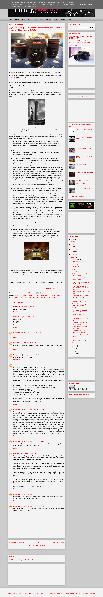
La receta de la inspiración (77, 196)
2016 (72, 249)
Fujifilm (42, 295)
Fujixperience (17, 332)
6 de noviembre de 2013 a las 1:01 (34, 494)
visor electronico (40, 297)
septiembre (75, 266)
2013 (72, 257)
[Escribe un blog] (37, 293)
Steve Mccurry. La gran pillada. (84, 172)
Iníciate (17, 19)
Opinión (23, 19)
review (20, 297)
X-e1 (47, 297)
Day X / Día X (76, 308)
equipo (30, 295)
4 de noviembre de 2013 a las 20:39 (30, 365)
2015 (72, 252)
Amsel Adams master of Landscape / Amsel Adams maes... (80, 287)
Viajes (70, 19)
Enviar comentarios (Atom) (40, 552)
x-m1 (50, 297)
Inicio (38, 542)
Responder (16, 311)
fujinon (47, 295)
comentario (24, 295)
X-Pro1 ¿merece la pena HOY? (85, 188)
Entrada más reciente (16, 542)
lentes (11, 297)
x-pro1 (54, 297)
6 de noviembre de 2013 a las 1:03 (34, 506)
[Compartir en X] (39, 293)
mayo (74, 348)
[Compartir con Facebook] (40, 293)
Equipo (41, 19)
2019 (72, 242)
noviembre (75, 261)
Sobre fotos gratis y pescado (84, 129)
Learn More (83, 4)
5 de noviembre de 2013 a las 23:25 (30, 453)
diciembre (75, 259)
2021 (72, 239)
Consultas (48, 19)
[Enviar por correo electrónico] (36, 293)
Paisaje (35, 19)
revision (25, 297)
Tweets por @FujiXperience (81, 96)
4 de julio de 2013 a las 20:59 (32, 332)
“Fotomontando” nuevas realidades (80, 145)
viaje (33, 297)
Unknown (16, 342)
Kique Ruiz (16, 306)
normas (16, 297)
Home (11, 19)
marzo (74, 353)
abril (73, 351)
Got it (90, 4)
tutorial (30, 297)
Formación (63, 19)
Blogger (92, 593)
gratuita (56, 295)
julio (73, 271)
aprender (18, 295)
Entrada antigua (58, 542)
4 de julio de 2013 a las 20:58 (27, 317)
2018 (72, 244)
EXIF (34, 295)
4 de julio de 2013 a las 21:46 (28, 342)
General (51, 295)
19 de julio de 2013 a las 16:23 (33, 355)
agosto (74, 269)
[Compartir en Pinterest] (42, 293)
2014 (72, 254)
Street (29, 19)
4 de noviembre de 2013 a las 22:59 (34, 409)
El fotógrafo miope (81, 164)
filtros (37, 295)
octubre (74, 264)
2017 (72, 247)
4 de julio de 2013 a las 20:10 (28, 306)
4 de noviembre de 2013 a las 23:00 (34, 441)
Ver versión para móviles (36, 545)
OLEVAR (16, 317)
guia (60, 295)
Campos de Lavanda (78, 343)
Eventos (56, 19)
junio (74, 346)
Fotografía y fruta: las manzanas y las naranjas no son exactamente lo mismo (84, 182)
